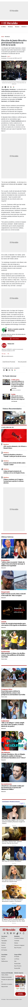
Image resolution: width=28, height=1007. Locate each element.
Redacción (6, 56)
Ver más (3, 353)
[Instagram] (11, 933)
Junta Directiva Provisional (8, 361)
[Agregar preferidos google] (14, 87)
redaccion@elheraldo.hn (8, 356)
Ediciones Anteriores (20, 994)
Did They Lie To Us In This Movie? (11, 861)
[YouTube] (14, 933)
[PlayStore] (20, 933)
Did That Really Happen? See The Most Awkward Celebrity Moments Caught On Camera (13, 821)
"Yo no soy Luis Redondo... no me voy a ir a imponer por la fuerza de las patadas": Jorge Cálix (14, 184)
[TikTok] (17, 933)
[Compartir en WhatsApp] (3, 87)
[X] (8, 933)
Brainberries (14, 825)
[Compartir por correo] (8, 87)
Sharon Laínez (4, 659)
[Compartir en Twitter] (11, 87)
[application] (14, 417)
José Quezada (14, 401)
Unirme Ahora (15, 338)
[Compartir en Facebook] (5, 87)
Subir (22, 929)
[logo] (9, 930)
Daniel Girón (13, 388)
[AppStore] (23, 933)
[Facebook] (4, 933)
